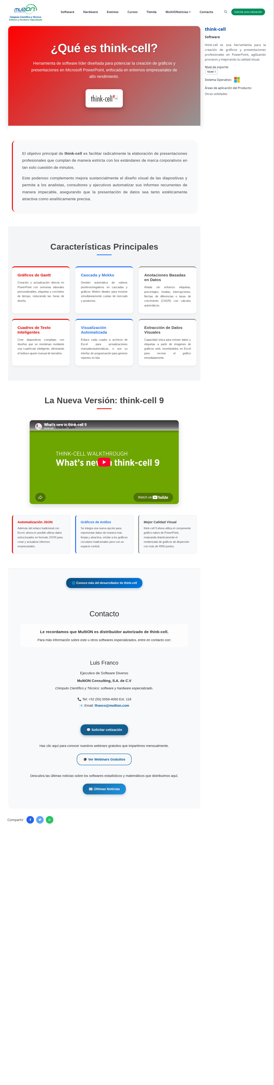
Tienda (152, 12)
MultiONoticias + (178, 12)
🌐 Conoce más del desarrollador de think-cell (104, 583)
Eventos (113, 12)
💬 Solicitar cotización (104, 730)
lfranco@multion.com (112, 705)
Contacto (206, 12)
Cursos (132, 12)
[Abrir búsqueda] (225, 11)
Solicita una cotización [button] (248, 12)
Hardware (90, 12)
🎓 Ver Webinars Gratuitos (104, 759)
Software (67, 12)
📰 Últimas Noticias (104, 789)
